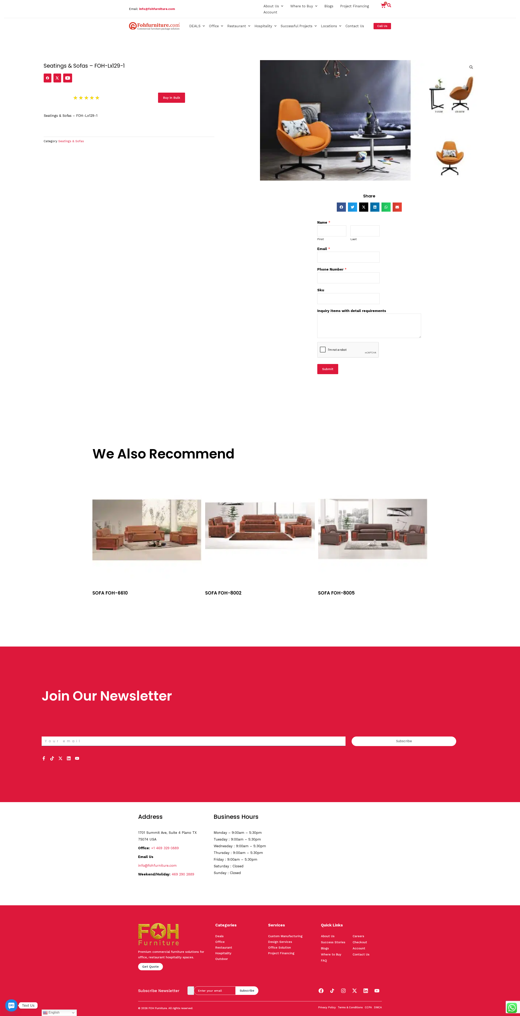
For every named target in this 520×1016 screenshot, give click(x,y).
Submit (327, 369)
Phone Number (332, 269)
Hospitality (263, 26)
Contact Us (355, 26)
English (54, 1012)
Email (323, 249)
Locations (329, 26)
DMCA (378, 1007)
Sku (320, 290)
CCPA (368, 1007)
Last (353, 239)
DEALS (194, 26)
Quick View (101, 607)
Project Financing (354, 6)
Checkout (360, 942)
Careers (358, 936)
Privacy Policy (327, 1007)
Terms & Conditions (350, 1007)
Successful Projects (296, 26)
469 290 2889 (183, 874)
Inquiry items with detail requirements (351, 311)
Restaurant (236, 26)
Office (214, 26)
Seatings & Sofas (71, 141)
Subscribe (247, 990)
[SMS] (11, 1005)
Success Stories (333, 942)
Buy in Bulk (101, 600)
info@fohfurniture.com (157, 9)
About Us (271, 6)
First (320, 239)
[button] (389, 6)
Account (270, 12)
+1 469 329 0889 (165, 848)
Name (323, 222)
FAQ (324, 960)
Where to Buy (301, 6)
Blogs (328, 6)
